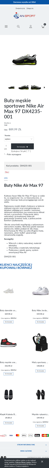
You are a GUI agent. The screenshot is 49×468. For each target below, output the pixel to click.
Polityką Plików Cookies (23, 462)
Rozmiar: (7, 135)
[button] (6, 26)
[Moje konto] (30, 26)
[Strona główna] (24, 15)
